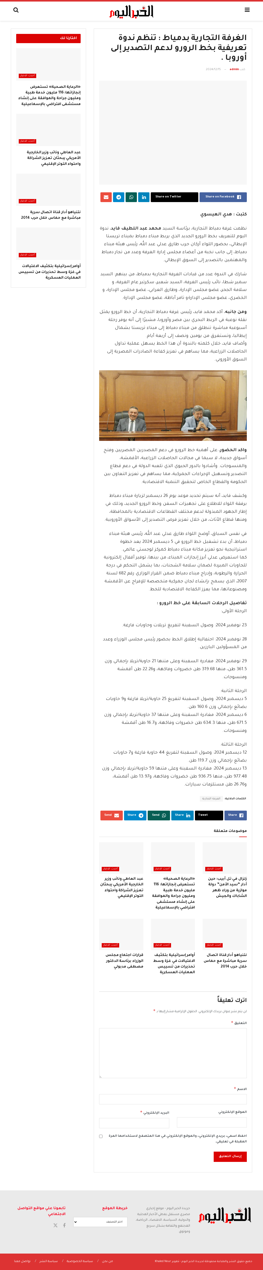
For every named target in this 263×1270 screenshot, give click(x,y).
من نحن (107, 1261)
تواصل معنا (22, 1261)
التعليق (239, 1022)
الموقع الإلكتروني (232, 1112)
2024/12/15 (213, 69)
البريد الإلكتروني (154, 1112)
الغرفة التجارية (211, 798)
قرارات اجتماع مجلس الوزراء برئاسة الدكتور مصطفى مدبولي (124, 961)
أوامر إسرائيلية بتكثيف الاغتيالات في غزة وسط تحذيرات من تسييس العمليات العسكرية (49, 272)
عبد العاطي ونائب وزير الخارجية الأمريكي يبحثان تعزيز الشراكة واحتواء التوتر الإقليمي (54, 158)
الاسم (240, 1088)
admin (234, 69)
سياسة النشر (49, 1261)
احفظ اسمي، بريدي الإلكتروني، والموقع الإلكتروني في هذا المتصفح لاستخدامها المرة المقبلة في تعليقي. (178, 1139)
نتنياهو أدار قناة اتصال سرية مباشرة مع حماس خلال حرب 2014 (225, 961)
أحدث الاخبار (214, 869)
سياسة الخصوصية (80, 1261)
